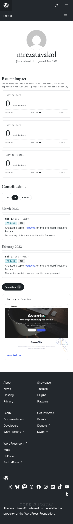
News (7, 389)
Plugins (41, 395)
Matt (8, 450)
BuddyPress (13, 462)
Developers (11, 425)
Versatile (30, 227)
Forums (26, 197)
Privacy (8, 401)
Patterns (42, 401)
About (7, 382)
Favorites (12, 287)
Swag (42, 432)
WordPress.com (16, 443)
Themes (42, 389)
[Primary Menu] (65, 15)
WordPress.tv (14, 432)
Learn (7, 413)
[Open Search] (57, 5)
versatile (30, 265)
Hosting (9, 395)
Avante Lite (14, 355)
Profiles (8, 15)
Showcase (44, 382)
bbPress (11, 456)
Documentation (14, 419)
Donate (43, 425)
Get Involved (45, 413)
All (15, 197)
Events (41, 419)
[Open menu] (67, 5)
